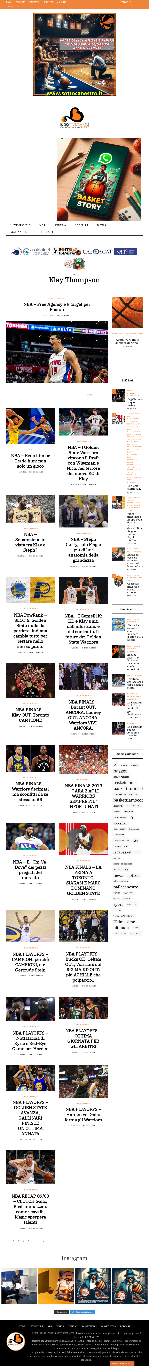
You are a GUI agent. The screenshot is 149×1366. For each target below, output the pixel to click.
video (130, 510)
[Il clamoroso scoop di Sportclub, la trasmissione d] (19, 1286)
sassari (116, 898)
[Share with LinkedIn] (102, 394)
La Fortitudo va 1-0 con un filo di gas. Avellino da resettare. (134, 710)
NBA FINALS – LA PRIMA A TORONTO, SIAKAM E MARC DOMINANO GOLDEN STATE (83, 880)
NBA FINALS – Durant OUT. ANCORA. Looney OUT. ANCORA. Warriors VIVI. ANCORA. (83, 715)
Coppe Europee (134, 551)
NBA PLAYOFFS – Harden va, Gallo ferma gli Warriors (83, 1114)
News (101, 225)
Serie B (130, 580)
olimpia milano (120, 881)
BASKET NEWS (88, 1326)
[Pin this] (106, 394)
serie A (126, 898)
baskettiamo (124, 782)
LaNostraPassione (121, 840)
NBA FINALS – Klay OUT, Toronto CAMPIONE (30, 715)
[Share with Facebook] (95, 394)
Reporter (48, 2)
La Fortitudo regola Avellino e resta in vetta (134, 732)
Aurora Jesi (132, 427)
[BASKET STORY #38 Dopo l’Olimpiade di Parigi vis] (56, 1286)
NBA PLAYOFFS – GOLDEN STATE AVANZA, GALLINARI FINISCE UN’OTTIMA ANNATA (30, 1117)
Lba (135, 840)
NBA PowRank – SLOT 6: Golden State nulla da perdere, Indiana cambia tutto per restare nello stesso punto (30, 630)
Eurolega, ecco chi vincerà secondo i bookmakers (135, 560)
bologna (118, 805)
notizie (133, 875)
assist (134, 765)
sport (118, 904)
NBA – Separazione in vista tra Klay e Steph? (30, 542)
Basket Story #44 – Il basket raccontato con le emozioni (134, 662)
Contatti (61, 2)
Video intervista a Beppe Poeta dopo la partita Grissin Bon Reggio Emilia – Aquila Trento (135, 526)
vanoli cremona (119, 933)
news (118, 875)
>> (34, 1241)
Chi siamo (20, 2)
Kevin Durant (118, 835)
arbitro (124, 765)
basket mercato (121, 776)
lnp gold (116, 858)
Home (8, 2)
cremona (128, 811)
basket (120, 771)
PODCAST (46, 232)
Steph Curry (131, 904)
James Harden (119, 829)
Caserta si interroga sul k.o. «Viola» (133, 588)
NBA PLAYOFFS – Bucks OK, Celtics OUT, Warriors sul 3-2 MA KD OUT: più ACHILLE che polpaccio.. (83, 967)
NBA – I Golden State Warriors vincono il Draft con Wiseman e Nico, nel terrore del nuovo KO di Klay (83, 462)
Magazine (18, 232)
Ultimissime (20, 225)
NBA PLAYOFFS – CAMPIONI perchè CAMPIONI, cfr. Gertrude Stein (30, 962)
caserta (116, 811)
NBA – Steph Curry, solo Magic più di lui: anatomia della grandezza (83, 549)
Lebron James (120, 846)
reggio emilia (128, 893)
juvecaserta (134, 829)
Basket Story (133, 646)
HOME (22, 1326)
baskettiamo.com (130, 788)
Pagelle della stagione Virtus (135, 402)
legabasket (122, 852)
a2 (115, 765)
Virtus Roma (135, 933)
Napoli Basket (130, 333)
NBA (42, 225)
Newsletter (14, 7)
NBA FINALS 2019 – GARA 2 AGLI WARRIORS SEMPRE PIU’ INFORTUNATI (83, 796)
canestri (133, 806)
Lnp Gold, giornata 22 (134, 487)
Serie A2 (81, 225)
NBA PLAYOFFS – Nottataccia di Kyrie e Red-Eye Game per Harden (30, 1040)
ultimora (121, 927)
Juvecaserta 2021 (134, 578)
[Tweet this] (98, 394)
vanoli (135, 927)
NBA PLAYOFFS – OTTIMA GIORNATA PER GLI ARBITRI (83, 1038)
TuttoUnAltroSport (123, 916)
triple (117, 910)
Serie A (60, 225)
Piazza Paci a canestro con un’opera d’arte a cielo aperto (135, 632)
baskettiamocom (125, 794)
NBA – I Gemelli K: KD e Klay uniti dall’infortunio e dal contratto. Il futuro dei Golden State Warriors (83, 629)
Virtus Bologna (134, 396)
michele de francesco (122, 863)
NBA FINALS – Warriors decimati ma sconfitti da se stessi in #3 (30, 791)
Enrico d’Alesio (119, 817)
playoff (116, 892)
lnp (138, 852)
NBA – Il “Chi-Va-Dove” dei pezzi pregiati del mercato (30, 869)
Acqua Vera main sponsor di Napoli (127, 341)
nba (126, 869)
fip (132, 817)
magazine (131, 649)
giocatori (120, 823)
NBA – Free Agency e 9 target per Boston (56, 306)
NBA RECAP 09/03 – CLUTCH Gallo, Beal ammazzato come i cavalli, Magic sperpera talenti (30, 1209)
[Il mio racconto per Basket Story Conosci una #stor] (93, 1286)
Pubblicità (34, 2)
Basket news (118, 333)
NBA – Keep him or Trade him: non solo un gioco (30, 461)
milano (116, 869)
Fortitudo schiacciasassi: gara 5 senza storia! (136, 683)
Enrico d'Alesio (63, 315)
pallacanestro (125, 887)
